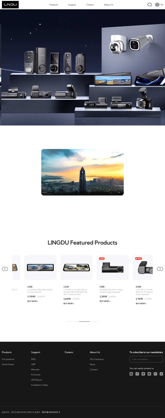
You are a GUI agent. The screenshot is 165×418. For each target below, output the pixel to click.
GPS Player (36, 379)
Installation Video (39, 385)
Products (54, 4)
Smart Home (8, 364)
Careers (90, 4)
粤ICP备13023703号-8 (51, 412)
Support (72, 4)
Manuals (35, 369)
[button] (5, 269)
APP (33, 364)
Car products (8, 359)
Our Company (97, 359)
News (92, 364)
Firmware (35, 374)
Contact (94, 369)
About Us (108, 4)
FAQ (33, 359)
